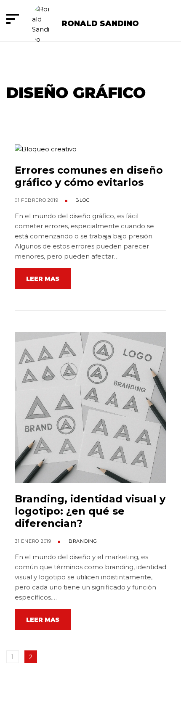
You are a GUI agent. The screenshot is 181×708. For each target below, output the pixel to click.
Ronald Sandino (100, 23)
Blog (82, 200)
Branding (83, 541)
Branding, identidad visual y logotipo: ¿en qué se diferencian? (90, 511)
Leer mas (42, 279)
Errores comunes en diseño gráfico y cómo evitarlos (89, 176)
